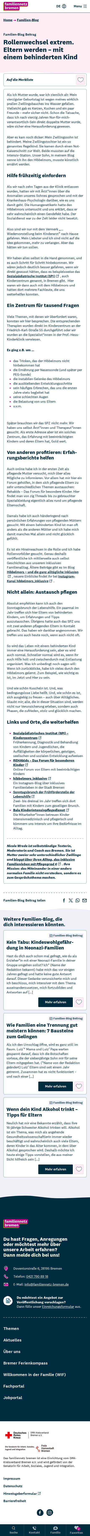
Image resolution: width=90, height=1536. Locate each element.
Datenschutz (12, 1486)
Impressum (11, 1478)
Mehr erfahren (59, 1002)
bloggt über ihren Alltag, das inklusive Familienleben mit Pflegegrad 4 (41, 861)
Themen (11, 1328)
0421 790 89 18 (37, 1276)
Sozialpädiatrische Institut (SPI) (31, 276)
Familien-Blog (28, 20)
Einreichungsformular (58, 1306)
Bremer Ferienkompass (25, 1363)
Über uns (12, 1351)
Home (8, 20)
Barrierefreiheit (14, 1501)
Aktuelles (12, 1340)
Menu (78, 6)
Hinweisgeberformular (20, 1493)
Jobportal (12, 1398)
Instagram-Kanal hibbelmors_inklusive (41, 578)
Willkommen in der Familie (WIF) (34, 1374)
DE (58, 6)
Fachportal (13, 1386)
